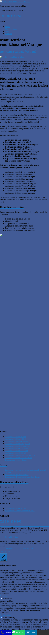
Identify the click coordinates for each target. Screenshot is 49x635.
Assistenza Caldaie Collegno (17, 441)
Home (7, 26)
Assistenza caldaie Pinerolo (16, 451)
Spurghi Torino (11, 537)
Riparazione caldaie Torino (16, 460)
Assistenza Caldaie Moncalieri (17, 446)
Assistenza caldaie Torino (15, 437)
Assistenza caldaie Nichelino (17, 448)
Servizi (8, 31)
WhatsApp (18, 632)
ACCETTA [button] (5, 551)
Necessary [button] (4, 596)
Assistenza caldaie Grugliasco (17, 444)
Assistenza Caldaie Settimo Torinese (20, 455)
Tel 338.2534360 (10, 15)
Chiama (6, 632)
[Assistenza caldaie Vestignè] (12, 57)
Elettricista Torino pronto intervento (19, 511)
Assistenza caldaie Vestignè (18, 51)
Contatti (8, 33)
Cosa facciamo (11, 29)
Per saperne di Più (25, 548)
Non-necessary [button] (6, 615)
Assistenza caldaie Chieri (15, 439)
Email (30, 632)
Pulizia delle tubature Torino (16, 474)
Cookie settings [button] (9, 548)
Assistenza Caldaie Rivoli (15, 453)
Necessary (7, 598)
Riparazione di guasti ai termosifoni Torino (22, 477)
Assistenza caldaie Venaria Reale (18, 458)
